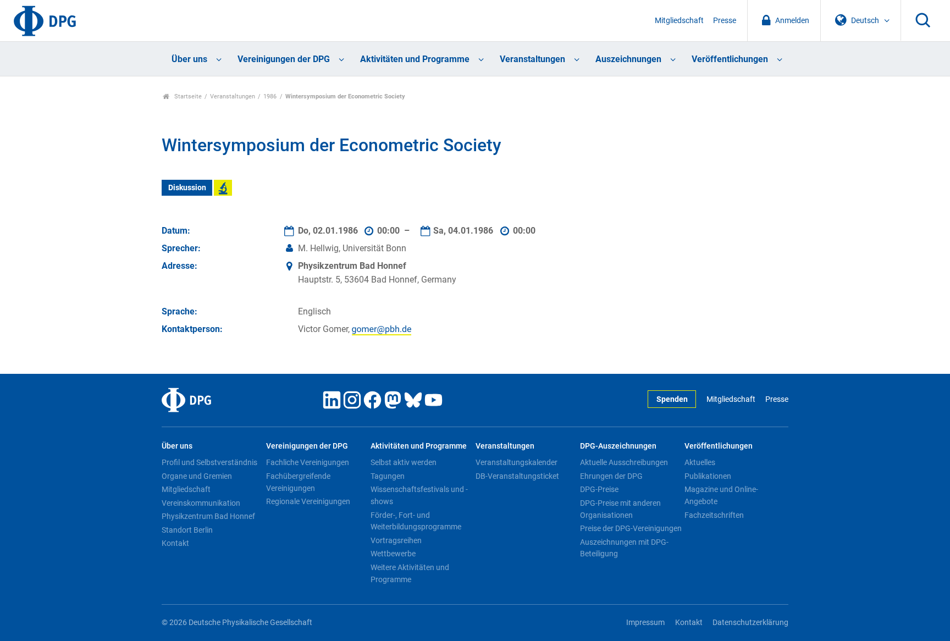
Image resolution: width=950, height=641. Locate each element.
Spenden (672, 399)
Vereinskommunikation (201, 503)
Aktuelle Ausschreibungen (624, 462)
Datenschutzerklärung (750, 622)
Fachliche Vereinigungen (307, 462)
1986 (270, 96)
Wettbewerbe (393, 553)
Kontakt (175, 543)
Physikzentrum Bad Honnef (208, 516)
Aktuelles (699, 462)
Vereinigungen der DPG (284, 59)
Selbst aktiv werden (404, 462)
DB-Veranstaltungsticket (517, 476)
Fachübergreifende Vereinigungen (298, 482)
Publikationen (707, 476)
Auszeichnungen (628, 59)
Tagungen (388, 476)
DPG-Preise (599, 489)
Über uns (189, 59)
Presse (724, 20)
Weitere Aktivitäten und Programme (410, 573)
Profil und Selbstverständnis (209, 462)
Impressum (645, 622)
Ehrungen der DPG (611, 476)
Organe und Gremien (197, 476)
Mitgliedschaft (679, 20)
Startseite (187, 96)
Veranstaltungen (532, 59)
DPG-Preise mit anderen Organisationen (620, 509)
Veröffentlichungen (730, 59)
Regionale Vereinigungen (308, 501)
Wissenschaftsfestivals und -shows (419, 495)
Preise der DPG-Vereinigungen (631, 528)
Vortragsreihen (396, 540)
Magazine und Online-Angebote (721, 495)
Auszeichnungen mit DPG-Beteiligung (624, 548)
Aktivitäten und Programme (415, 59)
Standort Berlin (187, 530)
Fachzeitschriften (714, 515)
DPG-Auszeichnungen (618, 446)
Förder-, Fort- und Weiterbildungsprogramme (416, 521)
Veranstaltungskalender (516, 462)
